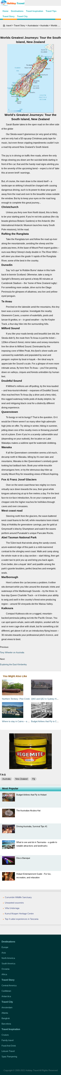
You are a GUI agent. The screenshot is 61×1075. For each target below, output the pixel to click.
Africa (4, 974)
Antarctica (6, 996)
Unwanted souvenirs (14, 902)
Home (5, 11)
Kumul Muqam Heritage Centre (19, 913)
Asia (4, 952)
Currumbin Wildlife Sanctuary (18, 897)
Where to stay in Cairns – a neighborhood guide (24, 721)
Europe (5, 947)
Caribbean (6, 991)
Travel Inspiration (34, 11)
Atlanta (5, 1013)
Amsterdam (7, 1007)
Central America (9, 985)
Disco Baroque (23, 858)
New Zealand (21, 779)
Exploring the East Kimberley (13, 664)
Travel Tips (51, 11)
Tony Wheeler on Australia (12, 652)
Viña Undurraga (12, 908)
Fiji (33, 779)
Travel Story (8, 16)
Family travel (7, 1040)
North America (8, 958)
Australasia (33, 25)
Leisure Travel (8, 1051)
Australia (44, 25)
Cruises (5, 1035)
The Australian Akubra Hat (28, 810)
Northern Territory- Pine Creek (16, 699)
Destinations (17, 11)
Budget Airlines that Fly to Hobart (31, 794)
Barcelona (6, 1023)
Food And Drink (9, 1045)
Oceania (5, 969)
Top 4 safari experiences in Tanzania (21, 919)
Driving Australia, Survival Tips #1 (31, 826)
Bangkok (6, 1018)
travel (8, 25)
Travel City (22, 16)
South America (8, 963)
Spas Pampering (9, 1056)
